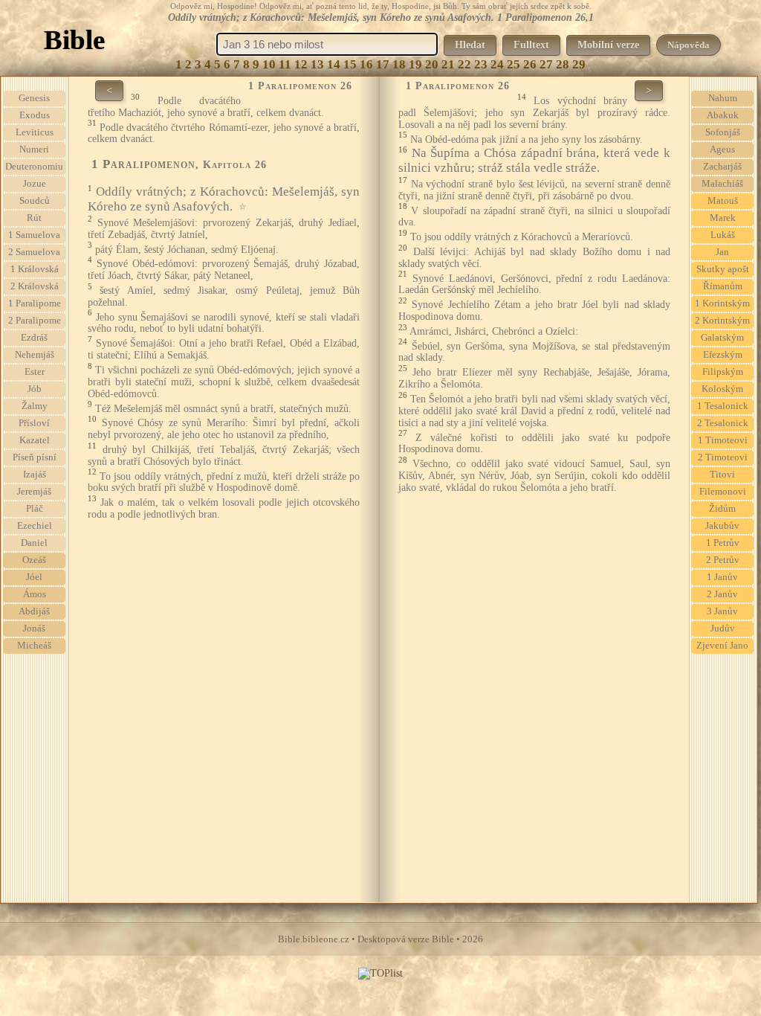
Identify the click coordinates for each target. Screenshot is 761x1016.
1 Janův (722, 577)
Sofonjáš (722, 132)
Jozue (34, 184)
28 (562, 64)
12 (301, 64)
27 (546, 64)
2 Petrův (722, 560)
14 (333, 64)
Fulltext (531, 45)
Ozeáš (34, 560)
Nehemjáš (34, 355)
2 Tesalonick (722, 423)
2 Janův (722, 594)
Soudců (34, 201)
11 (285, 64)
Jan (722, 252)
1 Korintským (722, 303)
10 (269, 64)
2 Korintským (722, 320)
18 (399, 64)
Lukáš (722, 235)
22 (464, 64)
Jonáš (34, 628)
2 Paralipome (34, 320)
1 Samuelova (34, 235)
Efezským (722, 355)
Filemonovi (722, 491)
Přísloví (34, 423)
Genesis (34, 98)
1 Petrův (722, 543)
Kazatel (34, 440)
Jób (34, 389)
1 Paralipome (34, 303)
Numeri (34, 149)
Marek (723, 218)
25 (513, 64)
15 (350, 64)
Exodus (34, 115)
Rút (34, 218)
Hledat (470, 45)
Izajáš (34, 474)
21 (448, 64)
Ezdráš (34, 337)
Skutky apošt (722, 269)
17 (382, 64)
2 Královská (34, 286)
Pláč (34, 509)
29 (579, 64)
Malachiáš (722, 184)
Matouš (722, 201)
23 (481, 64)
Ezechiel (34, 526)
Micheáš (34, 645)
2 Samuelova (34, 252)
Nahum (722, 98)
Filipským (722, 372)
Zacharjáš (722, 166)
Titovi (722, 474)
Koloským (722, 389)
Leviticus (35, 132)
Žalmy (35, 406)
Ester (35, 372)
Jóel (34, 577)
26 (530, 64)
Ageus (722, 149)
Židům (722, 509)
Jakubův (722, 526)
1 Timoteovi (723, 440)
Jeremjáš (34, 491)
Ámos (34, 594)
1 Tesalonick (722, 406)
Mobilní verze (608, 45)
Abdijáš (34, 611)
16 (366, 64)
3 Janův (722, 611)
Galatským (722, 337)
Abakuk (723, 115)
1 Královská (34, 269)
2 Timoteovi (723, 457)
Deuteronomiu (34, 166)
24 (497, 64)
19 (415, 64)
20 (431, 64)
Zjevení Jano (722, 645)
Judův (722, 628)
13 (317, 64)
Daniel (34, 543)
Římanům (722, 286)
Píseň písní (34, 457)
